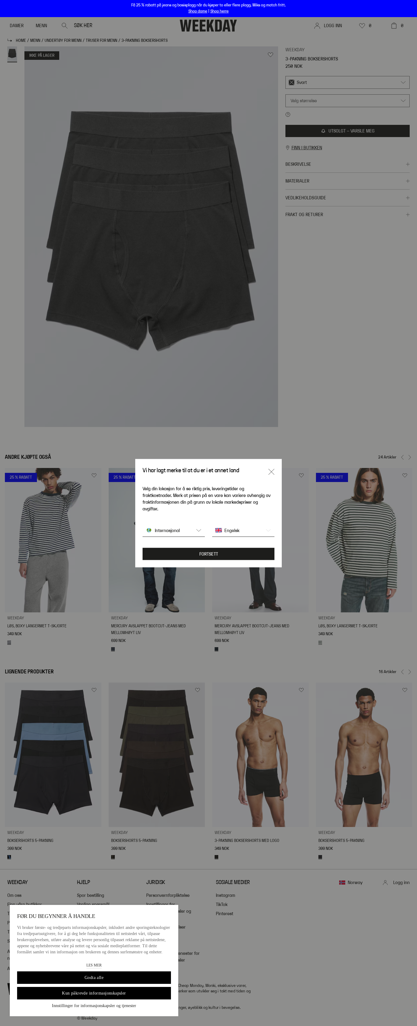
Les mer (94, 965)
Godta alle (94, 977)
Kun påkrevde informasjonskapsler (94, 993)
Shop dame (197, 11)
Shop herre (219, 11)
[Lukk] (271, 471)
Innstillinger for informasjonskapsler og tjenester (94, 1005)
